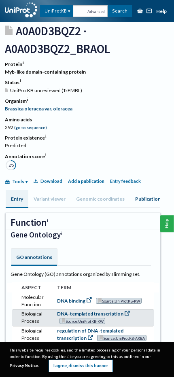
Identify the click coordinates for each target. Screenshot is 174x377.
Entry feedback (125, 181)
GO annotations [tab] (34, 257)
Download (51, 181)
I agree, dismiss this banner (80, 365)
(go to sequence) (30, 127)
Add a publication (86, 181)
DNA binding (71, 301)
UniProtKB (56, 10)
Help (161, 11)
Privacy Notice (24, 365)
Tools (18, 181)
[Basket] (140, 11)
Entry (17, 199)
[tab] (17, 199)
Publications (149, 199)
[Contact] (149, 11)
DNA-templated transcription (90, 314)
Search (119, 10)
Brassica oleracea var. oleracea (38, 109)
